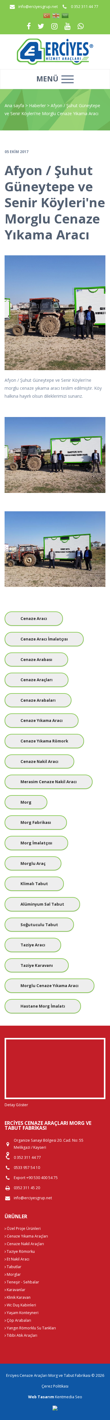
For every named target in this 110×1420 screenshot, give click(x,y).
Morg (25, 802)
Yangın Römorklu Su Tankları (31, 1328)
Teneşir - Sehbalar (22, 1282)
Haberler (37, 105)
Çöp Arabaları (18, 1320)
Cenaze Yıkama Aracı (41, 720)
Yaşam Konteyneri (22, 1312)
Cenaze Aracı (33, 618)
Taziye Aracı (32, 945)
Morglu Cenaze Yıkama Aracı (49, 985)
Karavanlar (15, 1289)
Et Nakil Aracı (17, 1259)
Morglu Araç (33, 863)
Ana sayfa (14, 105)
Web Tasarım (41, 1396)
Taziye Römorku (20, 1251)
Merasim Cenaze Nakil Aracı (48, 781)
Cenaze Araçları (36, 679)
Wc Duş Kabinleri (21, 1305)
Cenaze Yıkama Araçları (27, 1236)
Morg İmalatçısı (36, 843)
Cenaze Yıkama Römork (44, 741)
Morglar (13, 1274)
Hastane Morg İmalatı (42, 1006)
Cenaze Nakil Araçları (25, 1243)
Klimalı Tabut (34, 883)
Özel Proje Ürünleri (23, 1228)
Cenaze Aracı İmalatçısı (44, 639)
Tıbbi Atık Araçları (21, 1335)
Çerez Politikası (55, 1386)
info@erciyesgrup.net (38, 6)
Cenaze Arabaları (38, 700)
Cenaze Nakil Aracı (39, 761)
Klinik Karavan (18, 1297)
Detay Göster (16, 1104)
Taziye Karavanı (36, 965)
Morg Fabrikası (35, 822)
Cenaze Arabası (36, 659)
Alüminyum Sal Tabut (42, 904)
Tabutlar (13, 1266)
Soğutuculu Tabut (39, 924)
